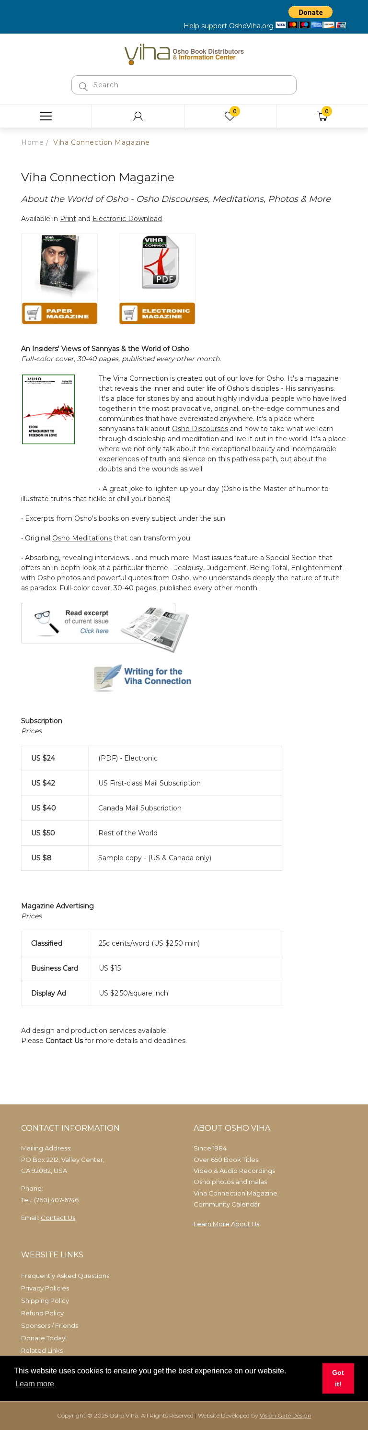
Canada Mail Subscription (140, 808)
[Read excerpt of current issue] (105, 627)
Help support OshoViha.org (229, 26)
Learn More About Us (226, 1224)
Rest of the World (128, 833)
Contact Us (64, 1040)
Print (68, 218)
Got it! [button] (338, 1378)
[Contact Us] (117, 679)
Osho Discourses (200, 428)
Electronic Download (127, 218)
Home (32, 142)
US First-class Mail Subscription (149, 783)
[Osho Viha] (184, 53)
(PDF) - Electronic (128, 758)
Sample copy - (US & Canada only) (154, 858)
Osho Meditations (82, 538)
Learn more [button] (34, 1384)
